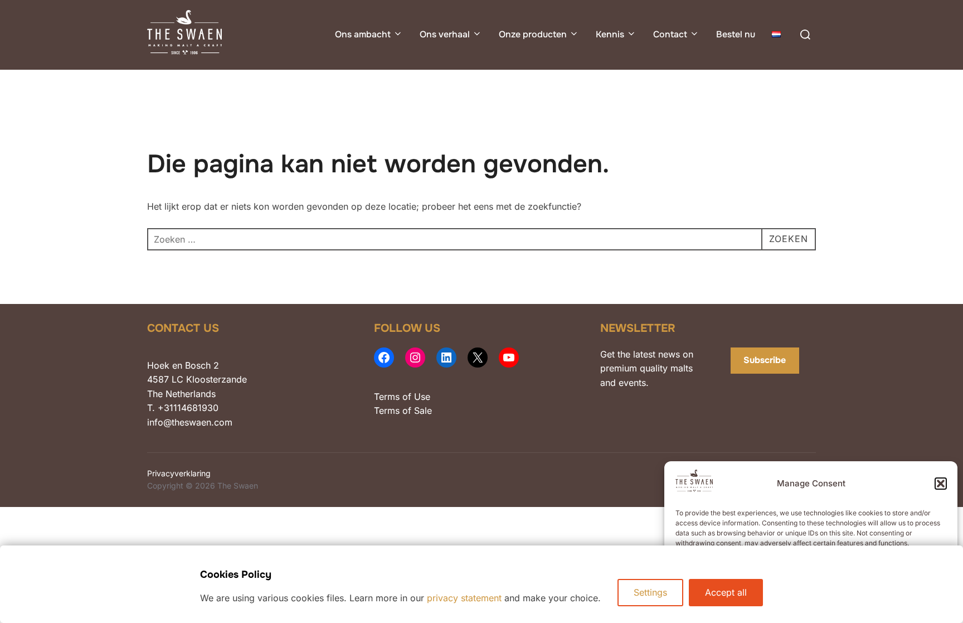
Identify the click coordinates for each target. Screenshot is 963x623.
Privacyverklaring (179, 473)
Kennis (610, 34)
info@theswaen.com (189, 422)
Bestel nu (735, 34)
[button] (940, 483)
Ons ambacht (363, 34)
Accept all (726, 592)
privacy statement (464, 597)
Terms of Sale (403, 410)
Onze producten (533, 34)
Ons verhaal (445, 34)
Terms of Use (402, 396)
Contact (670, 34)
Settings (650, 592)
